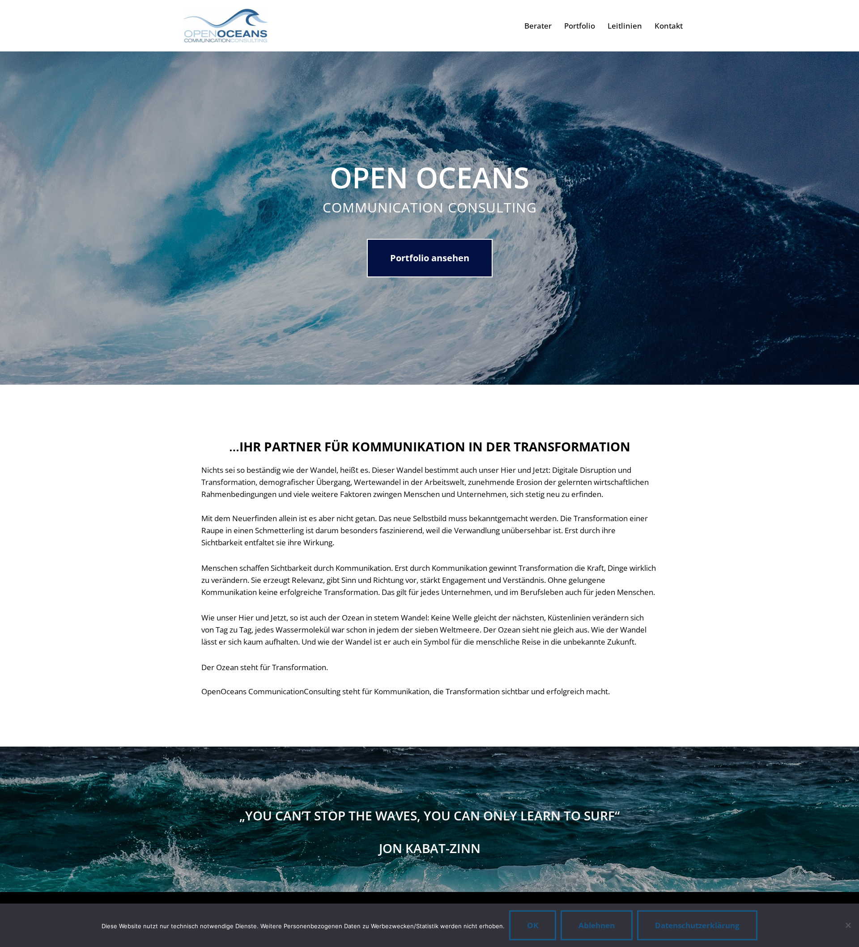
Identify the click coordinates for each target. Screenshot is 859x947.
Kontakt (669, 26)
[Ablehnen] (847, 925)
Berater (538, 26)
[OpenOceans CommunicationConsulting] (221, 25)
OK (532, 925)
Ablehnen (596, 925)
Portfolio (579, 26)
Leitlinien (625, 26)
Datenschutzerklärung (697, 925)
